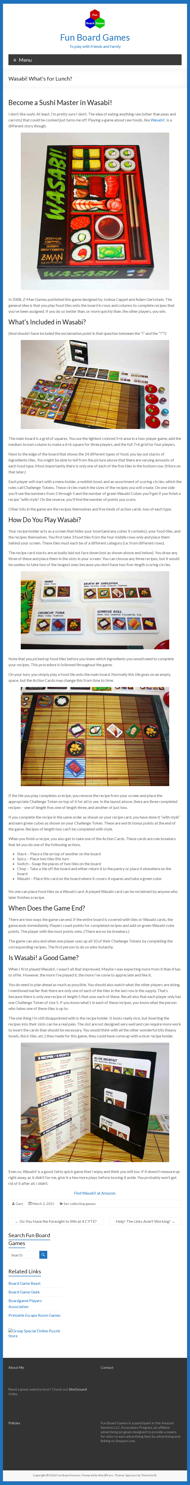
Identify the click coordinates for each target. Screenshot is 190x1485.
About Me (16, 1367)
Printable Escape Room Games (34, 1315)
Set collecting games (80, 1203)
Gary (19, 1203)
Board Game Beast (24, 1283)
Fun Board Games (95, 37)
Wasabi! (158, 119)
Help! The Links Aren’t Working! (145, 1221)
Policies (14, 1423)
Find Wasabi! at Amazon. (95, 1193)
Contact (107, 1367)
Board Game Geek (24, 1291)
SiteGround (78, 1389)
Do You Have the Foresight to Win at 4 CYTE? (56, 1221)
